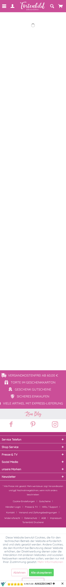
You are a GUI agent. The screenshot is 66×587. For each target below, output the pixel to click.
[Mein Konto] (12, 6)
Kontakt (10, 512)
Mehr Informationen (50, 562)
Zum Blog (33, 414)
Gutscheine (45, 501)
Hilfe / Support (50, 506)
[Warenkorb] (60, 6)
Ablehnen (19, 572)
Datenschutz (30, 518)
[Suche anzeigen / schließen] (51, 6)
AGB (43, 518)
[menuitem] (4, 6)
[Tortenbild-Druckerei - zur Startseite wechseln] (32, 6)
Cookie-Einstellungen (24, 501)
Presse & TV (31, 506)
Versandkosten (55, 486)
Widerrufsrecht (12, 518)
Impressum (56, 518)
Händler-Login (13, 506)
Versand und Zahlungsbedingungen (38, 512)
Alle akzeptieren (41, 572)
